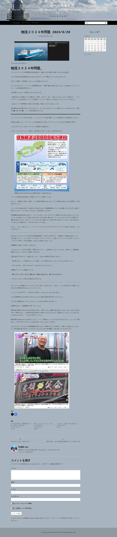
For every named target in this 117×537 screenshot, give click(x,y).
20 (92, 48)
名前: (13, 482)
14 (95, 46)
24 (104, 48)
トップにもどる (15, 22)
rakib (73, 532)
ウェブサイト (15, 496)
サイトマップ (26, 22)
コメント (13, 468)
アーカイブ (35, 22)
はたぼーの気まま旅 (58, 5)
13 (92, 46)
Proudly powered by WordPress (51, 532)
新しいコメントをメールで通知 (22, 503)
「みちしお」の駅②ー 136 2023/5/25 (67, 423)
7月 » (89, 54)
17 (104, 46)
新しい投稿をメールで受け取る (22, 508)
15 (98, 46)
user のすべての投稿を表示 (25, 452)
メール (13, 489)
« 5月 (85, 54)
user (52, 36)
